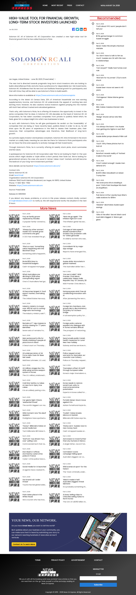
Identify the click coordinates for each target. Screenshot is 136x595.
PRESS (69, 5)
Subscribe (98, 585)
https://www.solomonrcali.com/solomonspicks (55, 95)
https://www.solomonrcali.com (30, 185)
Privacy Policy (58, 560)
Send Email (18, 175)
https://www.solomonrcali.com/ (46, 166)
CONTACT (80, 5)
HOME (45, 5)
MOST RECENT (57, 5)
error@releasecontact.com (20, 201)
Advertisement (78, 560)
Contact (98, 560)
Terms (37, 560)
